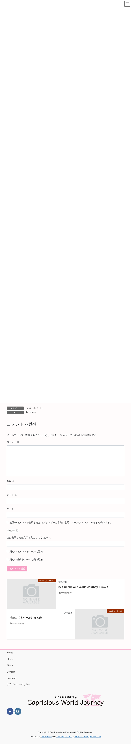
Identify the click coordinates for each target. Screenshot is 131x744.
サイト (10, 508)
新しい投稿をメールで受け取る (26, 559)
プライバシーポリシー (19, 684)
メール (12, 494)
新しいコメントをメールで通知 (26, 551)
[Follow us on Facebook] (10, 711)
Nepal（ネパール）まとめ (26, 617)
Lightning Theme (64, 736)
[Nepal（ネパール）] (31, 593)
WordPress (46, 736)
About (10, 665)
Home (10, 652)
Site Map (11, 678)
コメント (13, 442)
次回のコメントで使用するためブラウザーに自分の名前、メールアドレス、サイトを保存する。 (61, 522)
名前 (10, 481)
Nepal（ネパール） (35, 408)
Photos (10, 659)
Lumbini (32, 412)
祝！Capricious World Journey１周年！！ (85, 587)
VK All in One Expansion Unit (88, 736)
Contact (11, 671)
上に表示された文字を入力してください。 (29, 537)
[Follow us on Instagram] (17, 711)
